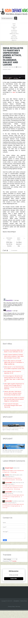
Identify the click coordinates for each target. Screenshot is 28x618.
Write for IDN (14, 38)
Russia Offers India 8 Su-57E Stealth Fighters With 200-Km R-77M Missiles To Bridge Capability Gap (14, 362)
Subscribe (13, 578)
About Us (14, 40)
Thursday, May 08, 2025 (9, 67)
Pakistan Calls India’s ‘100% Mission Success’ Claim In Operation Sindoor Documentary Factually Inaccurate (12, 393)
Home (14, 24)
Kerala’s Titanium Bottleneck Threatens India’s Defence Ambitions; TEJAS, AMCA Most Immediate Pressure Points (14, 356)
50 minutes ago (17, 489)
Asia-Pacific (14, 32)
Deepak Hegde (9, 468)
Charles (7, 475)
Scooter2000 (8, 482)
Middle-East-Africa (14, 33)
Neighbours (14, 27)
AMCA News (14, 37)
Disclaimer (16, 601)
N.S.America (14, 30)
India (14, 25)
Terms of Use (23, 601)
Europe (14, 35)
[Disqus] (14, 276)
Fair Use (18, 606)
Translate (14, 561)
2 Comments (14, 250)
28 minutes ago (19, 479)
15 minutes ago (13, 472)
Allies (14, 28)
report (14, 92)
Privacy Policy (11, 606)
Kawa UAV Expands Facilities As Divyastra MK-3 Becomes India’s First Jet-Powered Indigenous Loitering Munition (14, 399)
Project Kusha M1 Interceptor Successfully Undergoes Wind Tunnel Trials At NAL (13, 405)
